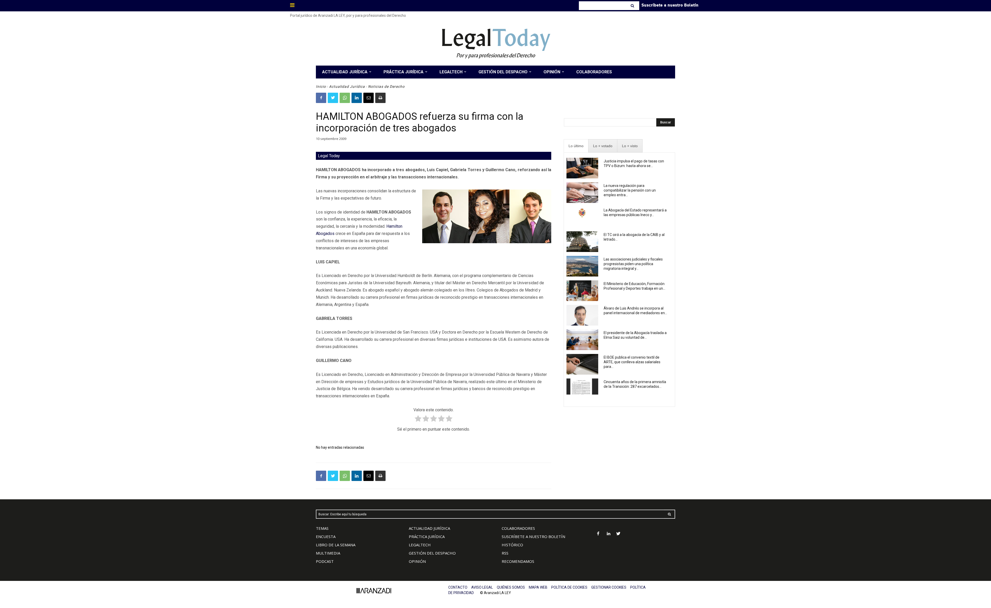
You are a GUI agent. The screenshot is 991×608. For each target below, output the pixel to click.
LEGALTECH (420, 544)
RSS (505, 553)
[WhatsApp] (345, 98)
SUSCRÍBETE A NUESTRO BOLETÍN (533, 536)
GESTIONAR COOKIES (608, 587)
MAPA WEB (538, 587)
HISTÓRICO (512, 544)
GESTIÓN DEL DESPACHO (432, 553)
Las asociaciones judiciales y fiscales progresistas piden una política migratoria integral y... (633, 264)
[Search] (633, 6)
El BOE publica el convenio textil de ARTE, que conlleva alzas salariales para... (632, 362)
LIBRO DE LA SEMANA (335, 544)
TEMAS (322, 528)
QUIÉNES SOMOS (511, 587)
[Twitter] (333, 98)
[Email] (368, 98)
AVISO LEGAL (482, 587)
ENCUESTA (325, 536)
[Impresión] (380, 98)
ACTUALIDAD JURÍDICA (429, 528)
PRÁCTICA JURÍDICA (427, 536)
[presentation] (576, 146)
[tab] (576, 146)
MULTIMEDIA (328, 553)
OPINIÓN (417, 561)
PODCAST (325, 561)
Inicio (321, 86)
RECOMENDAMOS (518, 561)
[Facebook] (321, 98)
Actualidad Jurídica (347, 86)
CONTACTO (457, 587)
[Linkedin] (356, 98)
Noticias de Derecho (386, 86)
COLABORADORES (518, 528)
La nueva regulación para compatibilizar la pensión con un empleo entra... (630, 190)
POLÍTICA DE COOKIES (569, 587)
